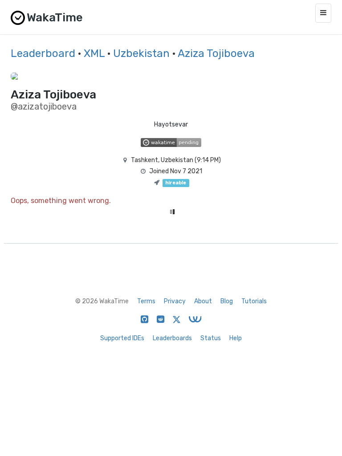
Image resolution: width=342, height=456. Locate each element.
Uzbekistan (141, 53)
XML (94, 53)
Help (235, 338)
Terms (146, 301)
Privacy (175, 301)
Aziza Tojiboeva (216, 53)
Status (210, 338)
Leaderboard (43, 53)
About (203, 301)
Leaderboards (172, 338)
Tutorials (254, 301)
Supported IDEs (122, 338)
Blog (226, 301)
